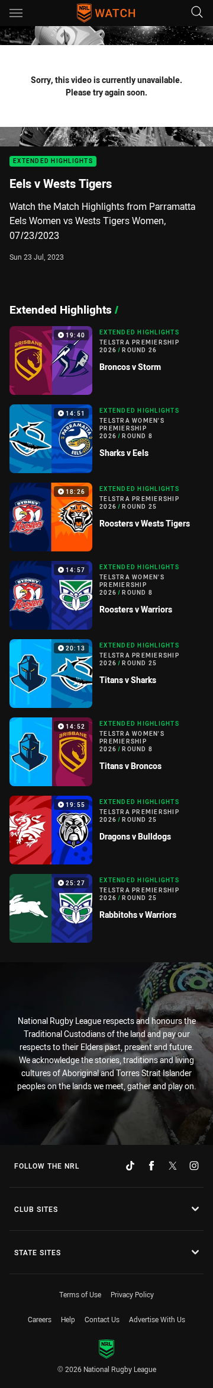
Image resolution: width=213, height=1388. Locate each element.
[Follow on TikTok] (130, 1165)
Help (68, 1319)
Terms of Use (80, 1294)
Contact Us (102, 1319)
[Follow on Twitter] (173, 1165)
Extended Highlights (53, 161)
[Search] (197, 12)
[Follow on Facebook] (151, 1165)
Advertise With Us (157, 1319)
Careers (39, 1319)
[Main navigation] (15, 13)
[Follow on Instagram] (194, 1165)
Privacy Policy (132, 1294)
